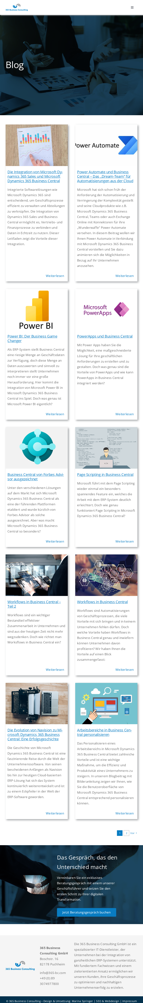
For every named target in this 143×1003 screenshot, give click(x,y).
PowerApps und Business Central (105, 336)
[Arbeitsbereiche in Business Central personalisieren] (106, 685)
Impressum (129, 1001)
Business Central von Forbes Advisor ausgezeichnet (35, 476)
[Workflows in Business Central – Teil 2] (37, 557)
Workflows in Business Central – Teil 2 (34, 604)
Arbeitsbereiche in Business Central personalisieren (104, 732)
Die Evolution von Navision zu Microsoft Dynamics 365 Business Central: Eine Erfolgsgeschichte (35, 735)
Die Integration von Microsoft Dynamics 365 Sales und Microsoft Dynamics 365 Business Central (35, 176)
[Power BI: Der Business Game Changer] (37, 291)
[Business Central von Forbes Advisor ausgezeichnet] (37, 430)
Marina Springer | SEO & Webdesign (95, 1001)
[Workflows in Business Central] (106, 557)
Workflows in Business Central (102, 601)
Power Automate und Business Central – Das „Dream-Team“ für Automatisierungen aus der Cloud (105, 176)
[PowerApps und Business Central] (106, 291)
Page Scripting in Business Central (105, 474)
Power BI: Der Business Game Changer (32, 338)
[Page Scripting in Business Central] (106, 430)
